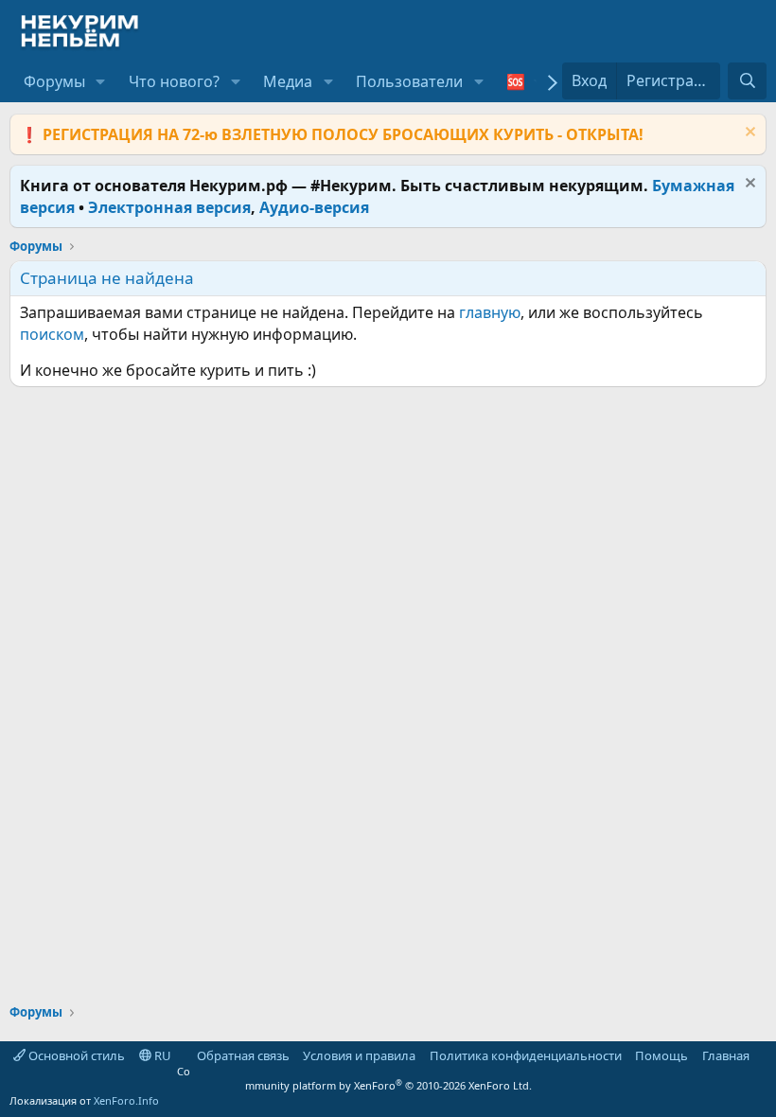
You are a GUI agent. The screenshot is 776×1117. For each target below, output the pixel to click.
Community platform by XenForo (354, 1078)
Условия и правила (359, 1055)
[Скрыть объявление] (748, 134)
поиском (52, 334)
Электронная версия (169, 207)
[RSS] (763, 1055)
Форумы (54, 81)
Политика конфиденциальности (526, 1055)
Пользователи (409, 81)
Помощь (661, 1055)
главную (489, 312)
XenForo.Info (126, 1100)
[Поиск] (747, 80)
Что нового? (174, 81)
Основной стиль (75, 1055)
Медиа (287, 81)
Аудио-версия (314, 207)
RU (161, 1055)
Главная (726, 1055)
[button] (101, 81)
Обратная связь (243, 1055)
